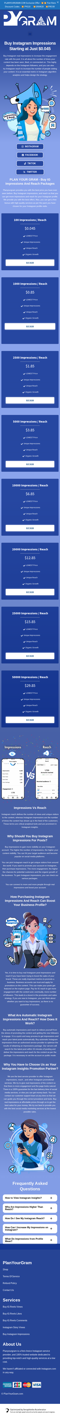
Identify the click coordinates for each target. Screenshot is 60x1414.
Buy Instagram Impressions (16, 1334)
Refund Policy (10, 1283)
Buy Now (30, 262)
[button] (30, 33)
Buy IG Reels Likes (12, 1313)
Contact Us (8, 1290)
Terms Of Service (11, 1276)
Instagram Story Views (14, 1327)
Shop (5, 1269)
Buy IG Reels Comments (15, 1320)
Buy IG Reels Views (13, 1307)
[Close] (58, 2)
